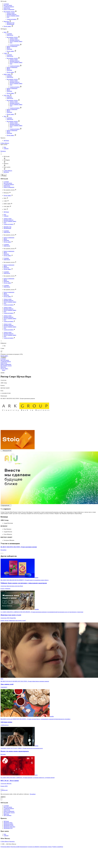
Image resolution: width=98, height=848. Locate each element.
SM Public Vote (10, 22)
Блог (5, 147)
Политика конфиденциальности (19, 846)
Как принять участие (9, 11)
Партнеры (9, 49)
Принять (3, 796)
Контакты (3, 151)
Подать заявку (7, 26)
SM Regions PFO (8, 822)
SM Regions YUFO (8, 825)
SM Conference (7, 815)
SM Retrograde (10, 24)
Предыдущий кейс (6, 450)
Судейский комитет (9, 6)
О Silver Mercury (5, 143)
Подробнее (33, 794)
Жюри (8, 47)
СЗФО (5, 53)
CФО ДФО (7, 95)
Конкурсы (6, 21)
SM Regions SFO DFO (9, 826)
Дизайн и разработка (57, 846)
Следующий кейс (5, 505)
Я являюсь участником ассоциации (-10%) (12, 354)
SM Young (6, 140)
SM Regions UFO (8, 828)
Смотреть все (4, 790)
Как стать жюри (8, 5)
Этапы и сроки (11, 13)
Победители (7, 8)
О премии (6, 4)
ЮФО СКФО (7, 74)
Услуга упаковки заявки (13, 15)
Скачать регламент (12, 19)
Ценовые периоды (11, 14)
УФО (5, 116)
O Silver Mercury (5, 841)
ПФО (5, 32)
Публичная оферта (5, 846)
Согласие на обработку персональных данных (40, 846)
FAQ (8, 17)
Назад (3, 370)
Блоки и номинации (9, 9)
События (6, 148)
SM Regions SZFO (8, 824)
